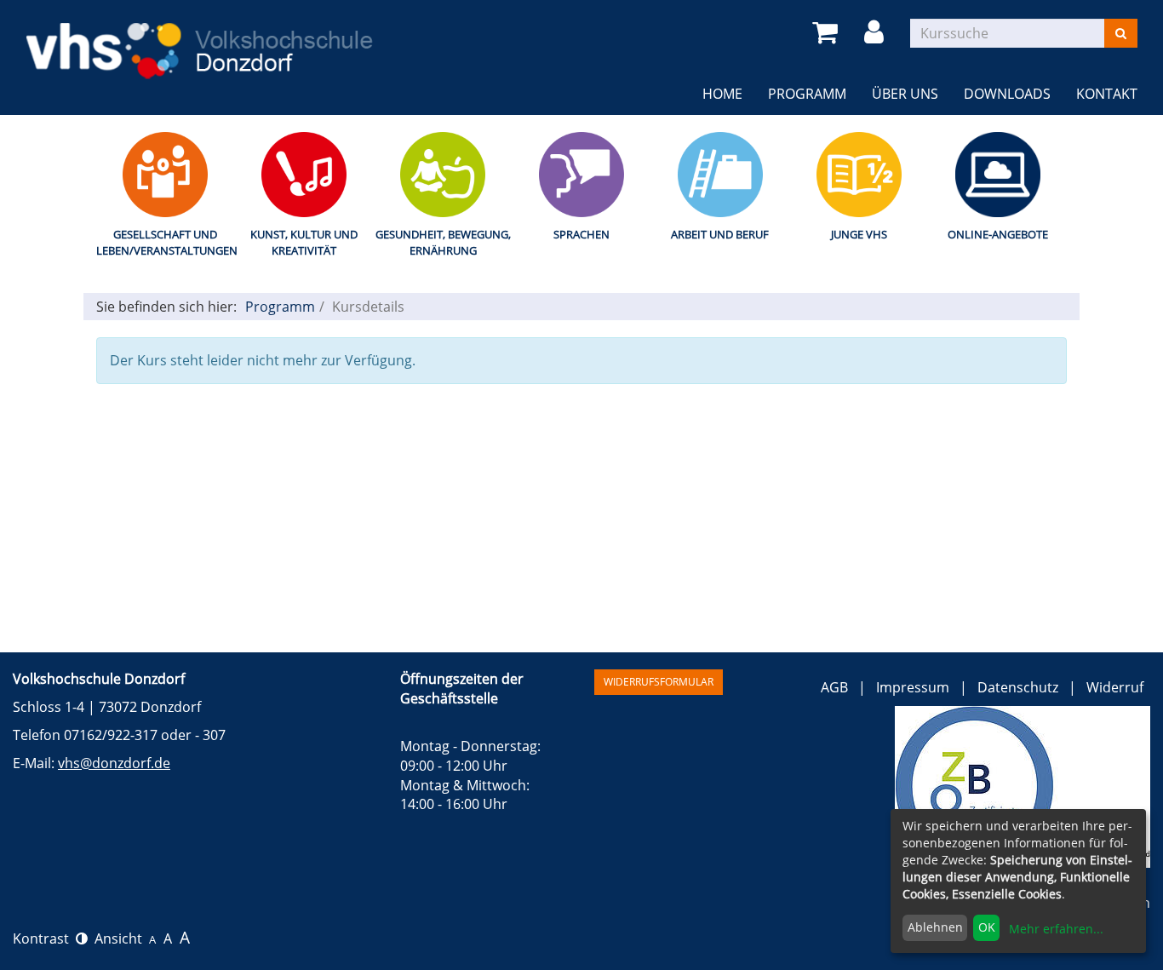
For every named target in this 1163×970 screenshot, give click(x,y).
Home (722, 93)
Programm (280, 306)
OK (986, 927)
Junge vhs (859, 234)
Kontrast (44, 938)
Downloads (1007, 93)
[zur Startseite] (202, 41)
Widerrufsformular (658, 681)
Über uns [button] (905, 93)
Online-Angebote (998, 234)
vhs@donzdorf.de (114, 763)
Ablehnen (935, 927)
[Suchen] (1120, 33)
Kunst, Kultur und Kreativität (304, 242)
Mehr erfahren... (1056, 929)
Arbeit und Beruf (720, 234)
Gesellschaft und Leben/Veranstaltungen (165, 242)
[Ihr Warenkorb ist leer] (828, 33)
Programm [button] (813, 93)
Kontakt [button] (1106, 93)
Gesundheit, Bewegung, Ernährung (443, 242)
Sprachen (581, 234)
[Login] (877, 33)
